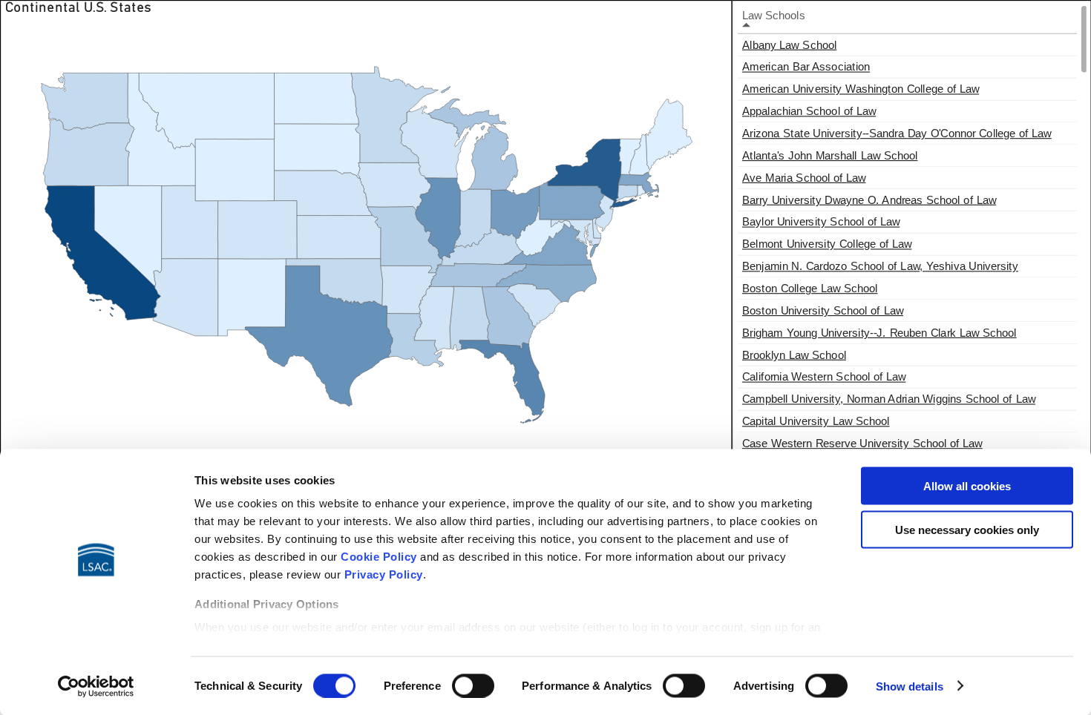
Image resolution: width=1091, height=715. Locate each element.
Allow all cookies (967, 486)
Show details (909, 685)
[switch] (473, 685)
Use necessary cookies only (967, 529)
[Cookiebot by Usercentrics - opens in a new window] (96, 686)
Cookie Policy (379, 556)
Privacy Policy (383, 574)
